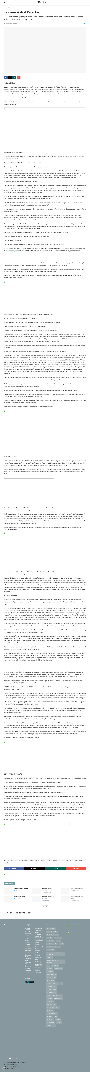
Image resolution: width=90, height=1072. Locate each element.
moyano (55, 860)
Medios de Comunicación (39, 937)
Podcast (37, 950)
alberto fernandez (52, 931)
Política (37, 952)
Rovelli (81, 860)
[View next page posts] (46, 906)
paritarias (49, 1016)
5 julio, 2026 (46, 900)
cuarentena (55, 965)
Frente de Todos (22, 860)
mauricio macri (51, 1004)
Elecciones (28, 952)
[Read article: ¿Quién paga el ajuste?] (8, 899)
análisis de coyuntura (12, 251)
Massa (49, 860)
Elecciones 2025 (28, 963)
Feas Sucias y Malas (52, 983)
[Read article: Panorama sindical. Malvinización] (36, 891)
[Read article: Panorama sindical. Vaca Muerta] (65, 899)
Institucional (38, 928)
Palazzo (62, 860)
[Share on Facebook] (6, 77)
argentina (49, 937)
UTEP (53, 1025)
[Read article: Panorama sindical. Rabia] (65, 891)
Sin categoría (39, 962)
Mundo (37, 942)
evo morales (50, 980)
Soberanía (38, 967)
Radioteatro (38, 957)
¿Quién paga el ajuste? (19, 896)
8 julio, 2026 (18, 898)
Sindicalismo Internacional (38, 964)
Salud (36, 959)
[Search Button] (85, 2)
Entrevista (28, 966)
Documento (28, 948)
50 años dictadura (27, 929)
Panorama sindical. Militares (21, 888)
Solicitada (38, 972)
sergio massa (51, 1022)
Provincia (37, 955)
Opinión (10, 8)
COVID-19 (49, 957)
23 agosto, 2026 (19, 890)
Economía (28, 950)
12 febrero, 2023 (8, 23)
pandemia (50, 1010)
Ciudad (27, 935)
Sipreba (7, 863)
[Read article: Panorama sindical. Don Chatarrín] (36, 899)
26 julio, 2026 (74, 890)
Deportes (27, 942)
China (61, 943)
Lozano (43, 860)
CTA (48, 965)
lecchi (37, 860)
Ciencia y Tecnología (28, 932)
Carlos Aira (50, 943)
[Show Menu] (4, 2)
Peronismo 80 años (39, 947)
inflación (31, 860)
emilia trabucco (51, 974)
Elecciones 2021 (28, 955)
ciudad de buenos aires (53, 946)
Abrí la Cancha (51, 928)
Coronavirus (50, 949)
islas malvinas (58, 998)
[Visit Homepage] (45, 2)
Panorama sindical (71, 860)
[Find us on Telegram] (16, 1058)
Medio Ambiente (38, 933)
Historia (27, 973)
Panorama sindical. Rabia (77, 888)
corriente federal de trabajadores (52, 953)
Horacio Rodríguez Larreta (54, 995)
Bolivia (58, 940)
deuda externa (58, 968)
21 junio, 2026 (75, 900)
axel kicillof (58, 937)
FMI (61, 983)
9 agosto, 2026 (47, 892)
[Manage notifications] (3, 1068)
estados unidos (51, 977)
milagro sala (50, 1007)
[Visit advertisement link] (45, 876)
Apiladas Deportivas (52, 934)
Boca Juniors (50, 940)
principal (57, 1019)
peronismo (50, 1019)
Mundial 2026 (39, 940)
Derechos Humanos (27, 945)
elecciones (50, 971)
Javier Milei (50, 1001)
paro (56, 1016)
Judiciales (38, 930)
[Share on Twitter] (10, 77)
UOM (48, 1025)
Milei (57, 1007)
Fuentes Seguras (51, 989)
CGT (56, 943)
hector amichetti (51, 992)
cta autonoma (12, 860)
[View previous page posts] (43, 906)
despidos (49, 968)
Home (5, 8)
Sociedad (37, 970)
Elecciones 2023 (28, 959)
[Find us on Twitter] (7, 1058)
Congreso (27, 938)
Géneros (27, 968)
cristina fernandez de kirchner (53, 961)
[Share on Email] (18, 77)
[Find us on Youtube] (10, 1058)
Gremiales (28, 970)
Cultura (27, 940)
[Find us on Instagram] (13, 1058)
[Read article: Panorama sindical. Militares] (8, 891)
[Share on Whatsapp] (14, 77)
